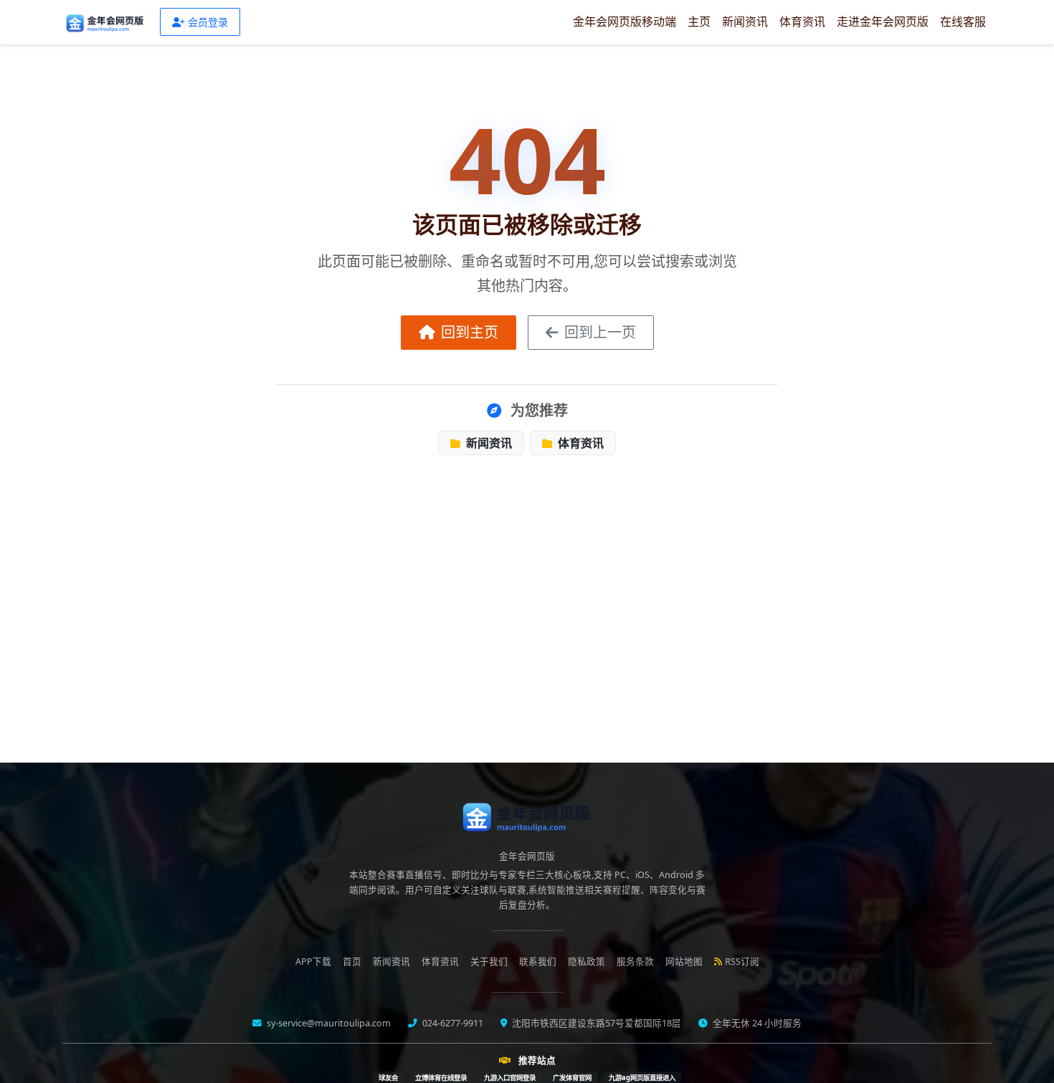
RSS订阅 (742, 961)
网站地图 (684, 961)
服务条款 (635, 961)
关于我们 (489, 961)
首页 (352, 961)
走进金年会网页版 (883, 21)
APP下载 (313, 961)
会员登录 (208, 22)
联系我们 (537, 961)
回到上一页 (600, 332)
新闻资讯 (745, 21)
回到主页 (469, 332)
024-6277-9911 (451, 1023)
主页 (699, 21)
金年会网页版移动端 (624, 21)
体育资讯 (802, 21)
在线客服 (963, 21)
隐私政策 (586, 961)
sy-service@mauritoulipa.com (328, 1023)
